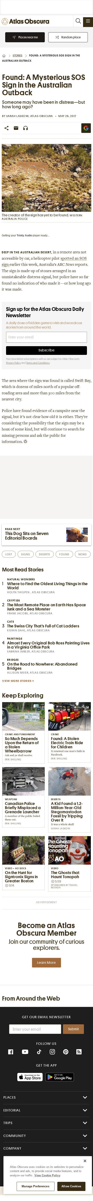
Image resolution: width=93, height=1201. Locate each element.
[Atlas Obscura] (26, 22)
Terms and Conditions (38, 363)
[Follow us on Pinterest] (65, 1052)
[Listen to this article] (25, 128)
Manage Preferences (35, 1186)
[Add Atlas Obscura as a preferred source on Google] (86, 128)
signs (25, 554)
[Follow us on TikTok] (39, 1052)
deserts (44, 554)
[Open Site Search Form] (78, 21)
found (64, 554)
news (83, 554)
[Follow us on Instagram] (52, 1052)
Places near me (28, 37)
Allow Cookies (71, 1186)
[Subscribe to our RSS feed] (79, 1052)
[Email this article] (16, 128)
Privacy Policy (13, 363)
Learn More (46, 962)
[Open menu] (88, 20)
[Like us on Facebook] (10, 1052)
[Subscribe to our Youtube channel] (25, 1052)
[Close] (85, 1161)
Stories (17, 55)
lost (8, 554)
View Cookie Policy (47, 1175)
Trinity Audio (24, 235)
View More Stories (17, 680)
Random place (71, 37)
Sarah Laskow (17, 116)
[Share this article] (6, 128)
